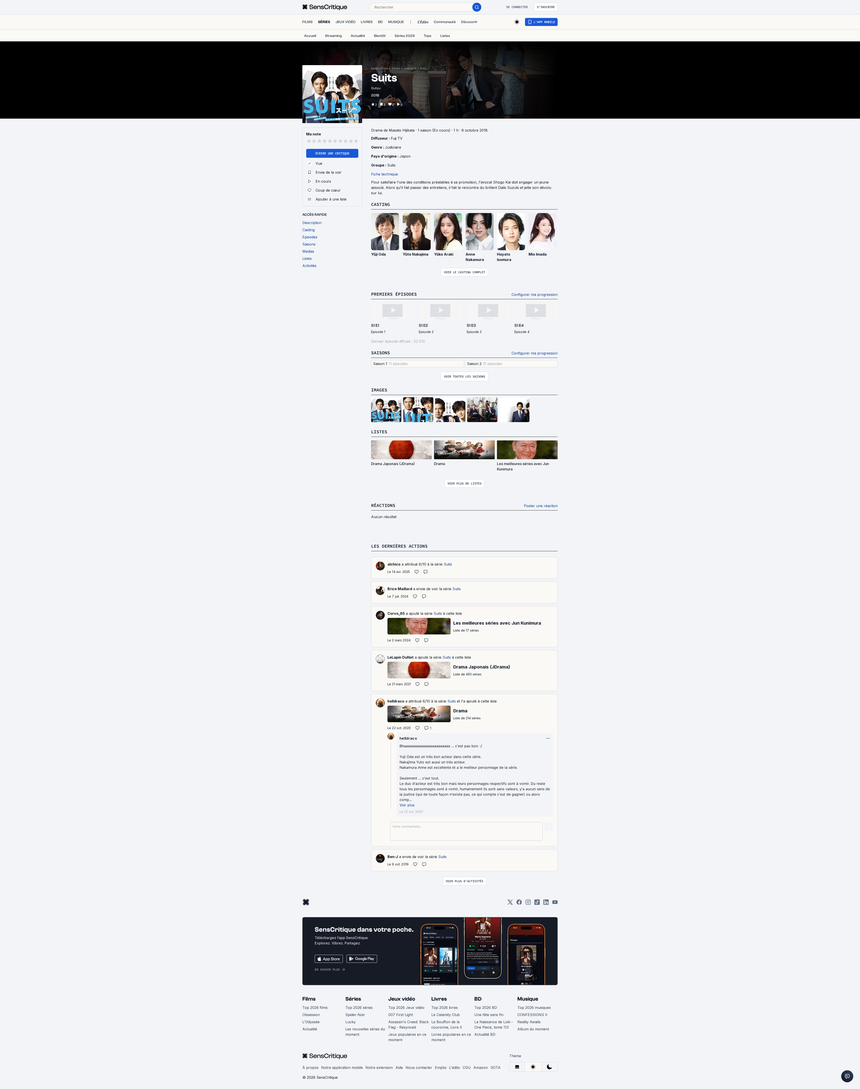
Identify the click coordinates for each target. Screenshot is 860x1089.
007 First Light (400, 1014)
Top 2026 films (315, 1007)
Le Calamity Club (445, 1014)
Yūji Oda (378, 254)
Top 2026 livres (444, 1007)
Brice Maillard (399, 589)
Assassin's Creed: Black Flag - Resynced (408, 1024)
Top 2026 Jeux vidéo (406, 1007)
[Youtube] (555, 903)
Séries (396, 68)
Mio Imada (538, 254)
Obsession (311, 1014)
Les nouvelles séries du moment (365, 1032)
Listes (379, 431)
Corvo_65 (396, 613)
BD (478, 999)
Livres (439, 999)
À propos (310, 1067)
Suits (423, 68)
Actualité (309, 1029)
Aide (399, 1067)
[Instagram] (528, 903)
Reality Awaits (529, 1022)
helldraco (395, 701)
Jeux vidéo (401, 999)
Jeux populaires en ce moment (407, 1037)
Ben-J (392, 856)
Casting (380, 204)
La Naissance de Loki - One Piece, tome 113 (493, 1024)
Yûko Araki (443, 254)
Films (309, 999)
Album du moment (533, 1029)
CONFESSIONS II (532, 1014)
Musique (527, 999)
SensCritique (379, 68)
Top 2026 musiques (534, 1007)
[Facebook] (519, 903)
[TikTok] (537, 903)
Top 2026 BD (485, 1007)
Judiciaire (410, 68)
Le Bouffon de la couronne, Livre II (446, 1024)
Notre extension (379, 1067)
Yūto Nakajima (415, 254)
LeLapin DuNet (400, 657)
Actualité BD (484, 1034)
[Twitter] (510, 903)
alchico (393, 564)
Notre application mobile (342, 1067)
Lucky (350, 1022)
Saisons (380, 352)
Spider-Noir (355, 1014)
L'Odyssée (311, 1022)
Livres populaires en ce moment (451, 1037)
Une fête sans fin (488, 1014)
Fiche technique (384, 174)
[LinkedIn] (546, 903)
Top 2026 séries (359, 1007)
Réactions (383, 505)
